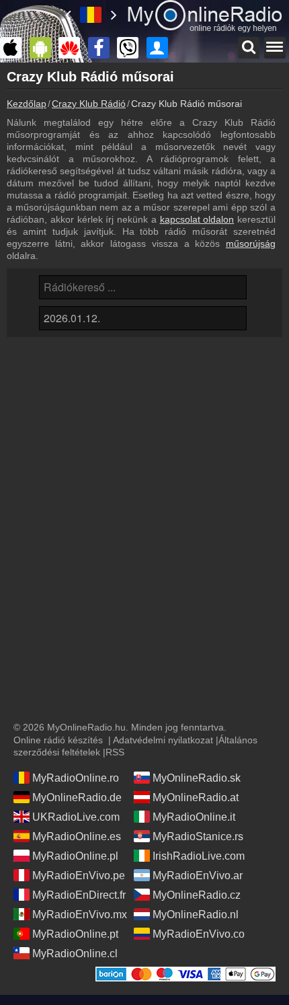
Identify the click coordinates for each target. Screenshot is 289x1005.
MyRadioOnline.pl (75, 856)
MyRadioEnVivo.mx (79, 914)
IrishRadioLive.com (199, 856)
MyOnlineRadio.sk (197, 778)
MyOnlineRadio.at (196, 797)
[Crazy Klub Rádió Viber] (131, 48)
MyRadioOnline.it (194, 817)
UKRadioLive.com (76, 817)
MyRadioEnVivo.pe (78, 875)
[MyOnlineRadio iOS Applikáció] (14, 48)
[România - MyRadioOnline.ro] (90, 15)
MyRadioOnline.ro (75, 778)
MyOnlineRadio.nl (196, 914)
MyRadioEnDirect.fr (79, 895)
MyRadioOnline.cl (75, 953)
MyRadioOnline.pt (75, 934)
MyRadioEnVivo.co (199, 934)
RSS (115, 752)
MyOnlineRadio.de (77, 797)
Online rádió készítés (58, 740)
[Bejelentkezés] (161, 48)
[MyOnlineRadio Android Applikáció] (44, 48)
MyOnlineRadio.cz (197, 895)
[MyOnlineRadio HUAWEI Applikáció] (72, 48)
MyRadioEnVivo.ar (198, 875)
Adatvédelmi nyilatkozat (163, 740)
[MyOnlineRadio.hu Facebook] (102, 48)
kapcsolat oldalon (197, 219)
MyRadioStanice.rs (198, 836)
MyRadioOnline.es (76, 836)
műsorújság (251, 243)
